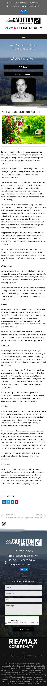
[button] (23, 36)
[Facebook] (22, 11)
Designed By (9, 656)
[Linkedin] (25, 11)
